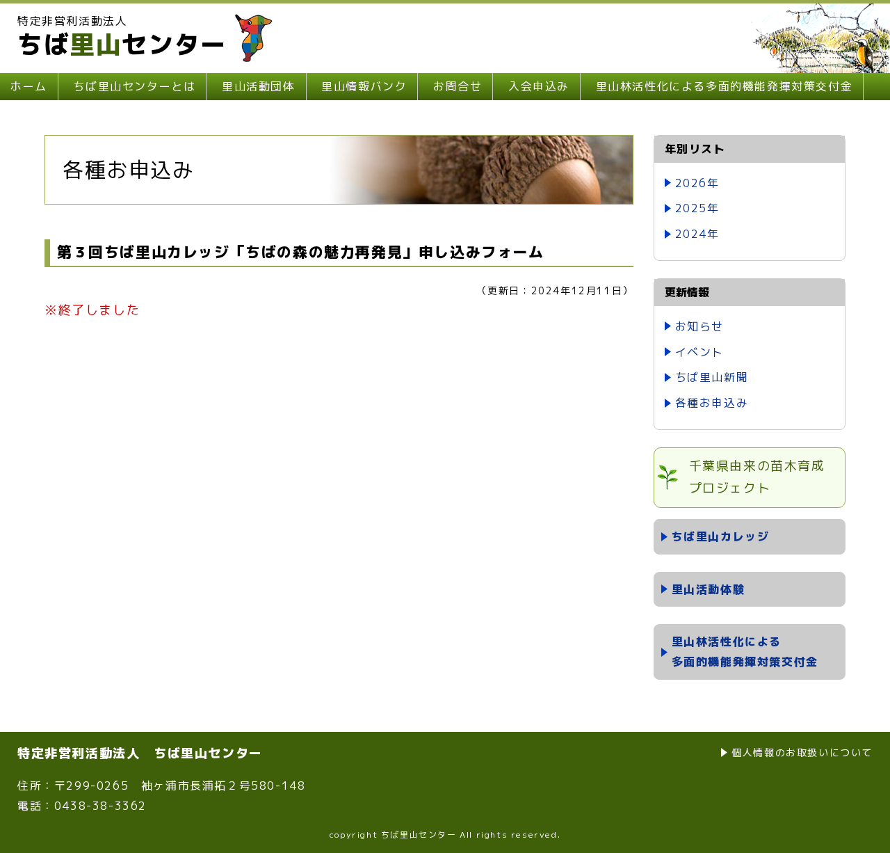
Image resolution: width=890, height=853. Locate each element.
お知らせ (699, 326)
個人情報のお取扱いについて (802, 752)
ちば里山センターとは (134, 86)
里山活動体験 (708, 589)
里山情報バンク (364, 86)
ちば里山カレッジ (721, 536)
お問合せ (457, 86)
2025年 (697, 208)
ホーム (28, 86)
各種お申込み (712, 402)
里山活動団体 (259, 86)
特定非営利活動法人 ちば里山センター (140, 753)
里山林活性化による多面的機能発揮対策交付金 (724, 86)
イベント (699, 352)
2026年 (697, 183)
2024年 (697, 233)
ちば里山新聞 (712, 377)
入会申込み (538, 86)
